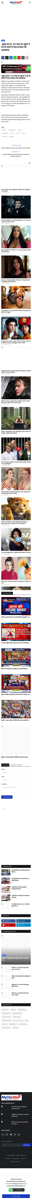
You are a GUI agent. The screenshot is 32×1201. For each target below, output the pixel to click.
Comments (5, 765)
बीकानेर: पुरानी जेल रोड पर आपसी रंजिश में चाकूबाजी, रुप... (16, 617)
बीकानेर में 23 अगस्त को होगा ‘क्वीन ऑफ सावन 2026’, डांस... (20, 968)
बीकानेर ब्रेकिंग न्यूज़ (22, 1010)
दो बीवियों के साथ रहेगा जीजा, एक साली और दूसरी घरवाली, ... (20, 1115)
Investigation (5, 133)
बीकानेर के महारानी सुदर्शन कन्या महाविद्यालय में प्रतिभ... (21, 977)
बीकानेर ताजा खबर (16, 1017)
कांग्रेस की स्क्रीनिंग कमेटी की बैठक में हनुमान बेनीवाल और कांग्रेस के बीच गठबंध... (16, 155)
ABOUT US (23, 1158)
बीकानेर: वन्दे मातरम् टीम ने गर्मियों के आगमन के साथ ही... (15, 757)
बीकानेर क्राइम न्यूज (6, 1028)
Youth (17, 133)
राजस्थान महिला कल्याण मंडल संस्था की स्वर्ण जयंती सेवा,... (16, 643)
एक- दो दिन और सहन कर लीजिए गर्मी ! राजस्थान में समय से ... (19, 1107)
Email (2, 776)
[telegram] (15, 1134)
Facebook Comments (16, 765)
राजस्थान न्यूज (15, 1028)
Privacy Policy (15, 1158)
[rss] (19, 1134)
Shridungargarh (12, 130)
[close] (30, 1177)
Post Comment (7, 797)
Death (12, 133)
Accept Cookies (16, 1196)
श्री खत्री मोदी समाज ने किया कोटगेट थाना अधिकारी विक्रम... (20, 879)
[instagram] (7, 1134)
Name (3, 769)
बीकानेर (3, 40)
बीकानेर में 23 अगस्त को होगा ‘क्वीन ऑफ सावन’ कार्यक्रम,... (20, 994)
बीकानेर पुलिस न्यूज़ (23, 1024)
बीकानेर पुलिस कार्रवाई (6, 1020)
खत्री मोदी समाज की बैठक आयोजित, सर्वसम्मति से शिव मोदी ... (19, 888)
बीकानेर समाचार (5, 1010)
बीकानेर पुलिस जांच (13, 1024)
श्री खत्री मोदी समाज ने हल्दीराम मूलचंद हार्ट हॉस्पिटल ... (21, 871)
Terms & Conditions (15, 1161)
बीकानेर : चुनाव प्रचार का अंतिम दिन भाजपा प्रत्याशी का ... (15, 720)
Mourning (4, 136)
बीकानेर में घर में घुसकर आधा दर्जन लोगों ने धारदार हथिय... (20, 1123)
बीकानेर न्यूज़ (13, 1010)
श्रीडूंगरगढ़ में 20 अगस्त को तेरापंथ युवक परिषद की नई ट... (20, 985)
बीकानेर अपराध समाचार (17, 1013)
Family (23, 133)
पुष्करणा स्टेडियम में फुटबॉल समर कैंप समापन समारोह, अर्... (16, 694)
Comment (4, 784)
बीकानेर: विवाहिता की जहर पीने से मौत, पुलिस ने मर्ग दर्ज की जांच (16, 148)
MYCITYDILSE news (18, 1020)
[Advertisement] (16, 16)
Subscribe (26, 1145)
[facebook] (3, 1134)
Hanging (11, 136)
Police (19, 130)
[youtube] (11, 1134)
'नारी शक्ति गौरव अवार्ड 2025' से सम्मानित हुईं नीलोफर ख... (21, 905)
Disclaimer (7, 1158)
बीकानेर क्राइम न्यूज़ (6, 1013)
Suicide (4, 130)
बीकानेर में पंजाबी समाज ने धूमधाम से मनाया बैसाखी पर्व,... (15, 669)
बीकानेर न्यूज (4, 1024)
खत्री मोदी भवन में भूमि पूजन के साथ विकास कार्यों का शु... (20, 896)
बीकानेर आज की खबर (6, 1017)
